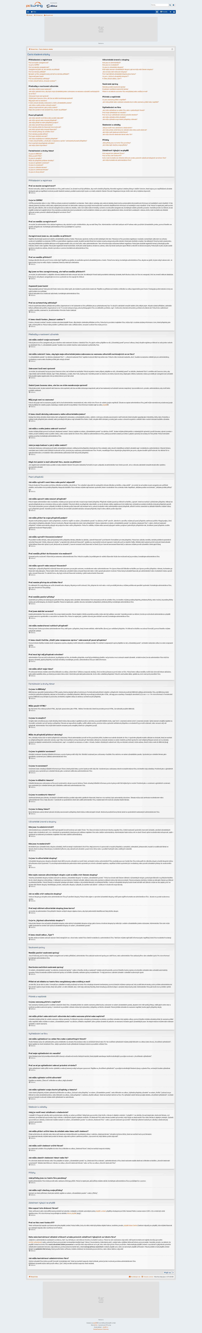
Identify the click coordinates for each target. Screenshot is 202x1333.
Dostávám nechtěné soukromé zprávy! (115, 89)
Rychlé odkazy (28, 12)
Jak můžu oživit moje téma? (38, 145)
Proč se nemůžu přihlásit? (37, 72)
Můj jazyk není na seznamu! (38, 100)
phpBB (105, 405)
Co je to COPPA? (34, 65)
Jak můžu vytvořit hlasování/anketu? (41, 125)
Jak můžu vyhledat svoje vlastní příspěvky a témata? (119, 119)
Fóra (34, 12)
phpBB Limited (101, 1211)
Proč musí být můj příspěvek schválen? (42, 143)
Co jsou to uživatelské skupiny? (113, 67)
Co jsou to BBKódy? (35, 154)
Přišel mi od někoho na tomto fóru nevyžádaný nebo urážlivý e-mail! (124, 91)
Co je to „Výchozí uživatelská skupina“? (115, 76)
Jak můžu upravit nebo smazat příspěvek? (43, 120)
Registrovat (49, 15)
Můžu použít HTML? (35, 156)
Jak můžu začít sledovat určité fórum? (115, 132)
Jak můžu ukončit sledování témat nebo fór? (117, 134)
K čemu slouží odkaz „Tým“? (111, 78)
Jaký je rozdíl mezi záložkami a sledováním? (117, 128)
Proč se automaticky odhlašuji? (39, 78)
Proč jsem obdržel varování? (38, 136)
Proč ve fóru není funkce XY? (112, 155)
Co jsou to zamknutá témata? (38, 170)
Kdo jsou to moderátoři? (110, 65)
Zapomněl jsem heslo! (36, 76)
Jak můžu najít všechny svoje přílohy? (115, 145)
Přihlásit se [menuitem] (171, 12)
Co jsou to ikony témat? (37, 172)
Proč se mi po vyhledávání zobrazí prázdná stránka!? (120, 115)
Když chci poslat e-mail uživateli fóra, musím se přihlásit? (48, 110)
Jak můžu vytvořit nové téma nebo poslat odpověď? (46, 118)
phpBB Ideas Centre (130, 1225)
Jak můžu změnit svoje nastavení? (40, 89)
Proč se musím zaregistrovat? (39, 63)
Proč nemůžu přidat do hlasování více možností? (45, 127)
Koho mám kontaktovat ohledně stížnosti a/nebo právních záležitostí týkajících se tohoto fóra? (134, 158)
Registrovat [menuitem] (174, 12)
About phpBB (71, 1213)
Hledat (30, 15)
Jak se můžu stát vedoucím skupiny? (114, 72)
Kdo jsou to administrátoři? (111, 63)
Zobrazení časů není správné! (38, 96)
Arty (96, 1325)
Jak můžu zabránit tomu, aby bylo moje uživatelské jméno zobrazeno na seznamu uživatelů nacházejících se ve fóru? (64, 93)
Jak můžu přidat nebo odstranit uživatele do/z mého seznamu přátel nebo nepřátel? (130, 102)
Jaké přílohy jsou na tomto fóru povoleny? (116, 143)
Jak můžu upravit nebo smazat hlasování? (43, 129)
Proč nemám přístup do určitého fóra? (41, 132)
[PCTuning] (34, 4)
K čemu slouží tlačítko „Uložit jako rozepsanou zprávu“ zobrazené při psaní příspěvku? (58, 141)
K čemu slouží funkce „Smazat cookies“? (42, 81)
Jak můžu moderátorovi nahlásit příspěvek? (43, 138)
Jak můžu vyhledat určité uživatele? (114, 117)
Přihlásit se (39, 15)
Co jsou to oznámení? (36, 165)
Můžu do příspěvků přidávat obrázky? (41, 160)
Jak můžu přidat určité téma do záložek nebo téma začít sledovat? (124, 130)
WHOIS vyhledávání (35, 1242)
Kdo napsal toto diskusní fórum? (113, 153)
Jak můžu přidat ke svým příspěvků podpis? (43, 122)
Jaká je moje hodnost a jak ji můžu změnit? (43, 107)
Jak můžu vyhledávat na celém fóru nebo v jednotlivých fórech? (123, 110)
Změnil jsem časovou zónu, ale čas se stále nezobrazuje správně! (51, 98)
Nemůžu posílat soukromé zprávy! (113, 87)
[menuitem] (157, 12)
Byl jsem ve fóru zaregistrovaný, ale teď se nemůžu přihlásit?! (49, 74)
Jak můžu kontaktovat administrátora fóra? (116, 160)
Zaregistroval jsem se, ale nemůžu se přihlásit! (44, 69)
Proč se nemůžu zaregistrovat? (39, 67)
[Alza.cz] (52, 5)
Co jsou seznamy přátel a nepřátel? (114, 100)
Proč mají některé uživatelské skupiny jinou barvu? (119, 74)
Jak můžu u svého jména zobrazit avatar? (42, 105)
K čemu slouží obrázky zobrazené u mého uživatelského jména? (50, 103)
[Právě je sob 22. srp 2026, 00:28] (172, 49)
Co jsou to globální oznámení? (39, 163)
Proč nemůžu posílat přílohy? (38, 134)
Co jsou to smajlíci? (35, 158)
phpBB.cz (105, 1327)
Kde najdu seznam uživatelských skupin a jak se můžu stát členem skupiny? (127, 69)
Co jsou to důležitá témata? (38, 167)
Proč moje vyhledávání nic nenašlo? (114, 112)
